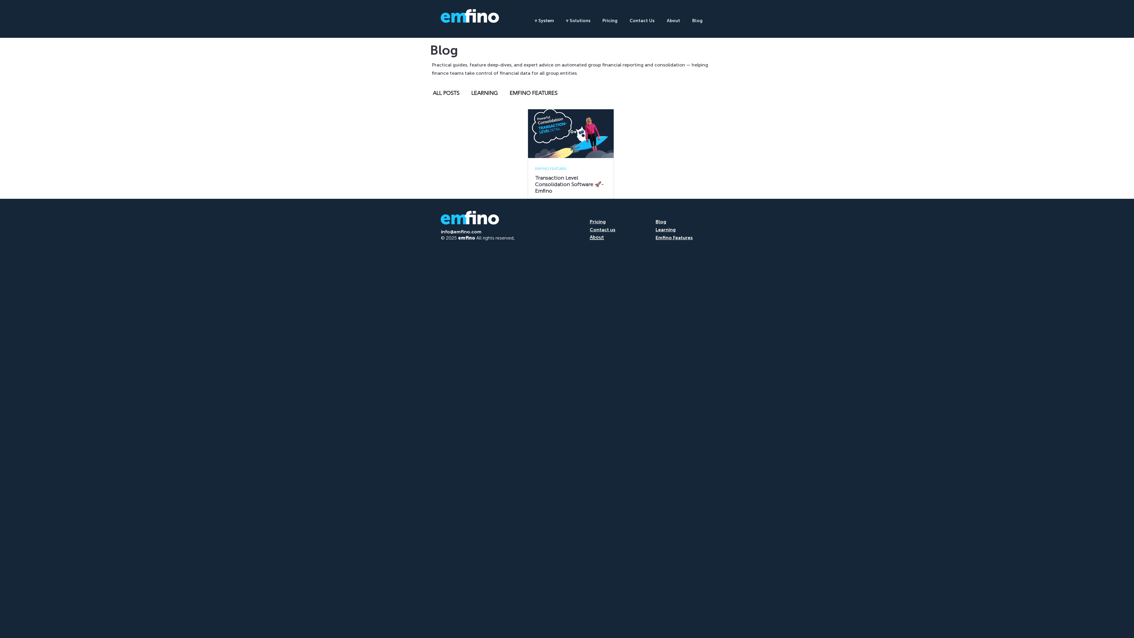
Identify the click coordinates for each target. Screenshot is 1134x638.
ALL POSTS (446, 93)
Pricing (598, 221)
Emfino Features (674, 237)
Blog (661, 221)
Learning (666, 229)
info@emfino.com (461, 232)
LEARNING (484, 93)
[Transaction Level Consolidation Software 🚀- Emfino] (571, 133)
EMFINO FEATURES (534, 93)
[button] (546, 21)
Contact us (602, 229)
